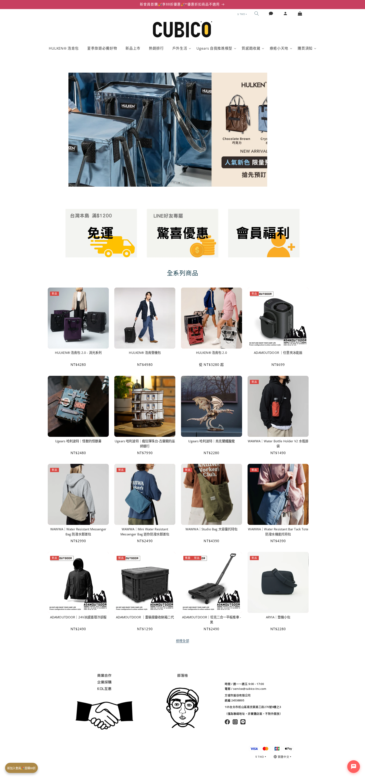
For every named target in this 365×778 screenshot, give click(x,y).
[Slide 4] (182, 182)
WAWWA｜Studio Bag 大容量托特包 (211, 529)
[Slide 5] (186, 182)
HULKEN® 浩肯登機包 (145, 353)
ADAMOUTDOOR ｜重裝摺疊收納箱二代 (145, 617)
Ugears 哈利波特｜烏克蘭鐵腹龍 (211, 441)
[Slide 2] (175, 182)
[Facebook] (227, 721)
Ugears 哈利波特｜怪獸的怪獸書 (78, 441)
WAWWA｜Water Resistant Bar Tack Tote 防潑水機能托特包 (278, 531)
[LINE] (243, 721)
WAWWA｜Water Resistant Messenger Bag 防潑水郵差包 (78, 531)
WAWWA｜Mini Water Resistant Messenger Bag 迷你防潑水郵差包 (144, 531)
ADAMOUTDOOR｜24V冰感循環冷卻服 (78, 617)
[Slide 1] (172, 182)
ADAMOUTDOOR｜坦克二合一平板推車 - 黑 (211, 620)
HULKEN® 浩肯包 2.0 (211, 353)
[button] (256, 13)
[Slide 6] (189, 182)
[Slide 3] (179, 182)
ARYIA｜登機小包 (278, 617)
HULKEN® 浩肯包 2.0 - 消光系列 (78, 353)
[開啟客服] (353, 766)
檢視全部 (182, 641)
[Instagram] (235, 721)
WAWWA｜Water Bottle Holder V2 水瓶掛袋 (278, 443)
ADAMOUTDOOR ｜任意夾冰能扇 (278, 353)
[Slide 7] (192, 182)
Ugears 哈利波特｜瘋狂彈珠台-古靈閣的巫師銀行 (145, 443)
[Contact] (271, 13)
